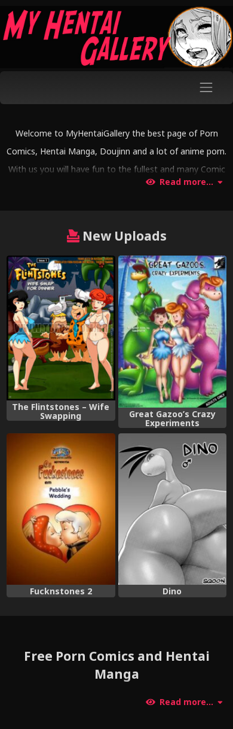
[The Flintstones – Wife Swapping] (61, 328)
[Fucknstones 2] (61, 509)
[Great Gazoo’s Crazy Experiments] (172, 332)
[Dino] (172, 509)
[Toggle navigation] (206, 87)
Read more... (186, 182)
